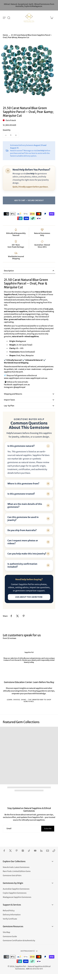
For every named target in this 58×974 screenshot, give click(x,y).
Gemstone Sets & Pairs (12, 875)
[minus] (6, 135)
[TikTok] (29, 851)
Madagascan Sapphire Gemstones (17, 897)
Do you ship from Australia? (22, 530)
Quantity (6, 130)
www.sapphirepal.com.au (36, 378)
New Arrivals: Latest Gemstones (16, 867)
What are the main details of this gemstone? (24, 505)
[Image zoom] (29, 72)
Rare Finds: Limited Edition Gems (17, 871)
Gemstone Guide (10, 936)
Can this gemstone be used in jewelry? (23, 518)
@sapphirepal (19, 387)
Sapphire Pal (20, 966)
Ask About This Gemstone (29, 597)
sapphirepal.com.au (21, 385)
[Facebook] (4, 851)
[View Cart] (51, 17)
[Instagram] (23, 851)
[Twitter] (10, 851)
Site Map (6, 932)
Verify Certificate (10, 919)
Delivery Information (12, 915)
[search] (9, 17)
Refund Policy (8, 911)
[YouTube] (35, 851)
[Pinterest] (17, 851)
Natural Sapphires (35, 966)
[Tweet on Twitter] (17, 616)
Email (9, 829)
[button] (29, 200)
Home (5, 35)
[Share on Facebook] (11, 616)
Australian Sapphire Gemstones (16, 889)
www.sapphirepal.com (13, 378)
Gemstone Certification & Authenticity (19, 940)
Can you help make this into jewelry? (26, 553)
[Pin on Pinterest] (24, 616)
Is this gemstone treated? (21, 493)
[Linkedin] (41, 851)
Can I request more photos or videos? (22, 542)
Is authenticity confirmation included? (22, 565)
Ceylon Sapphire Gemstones (14, 893)
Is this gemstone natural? (21, 446)
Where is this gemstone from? (23, 483)
